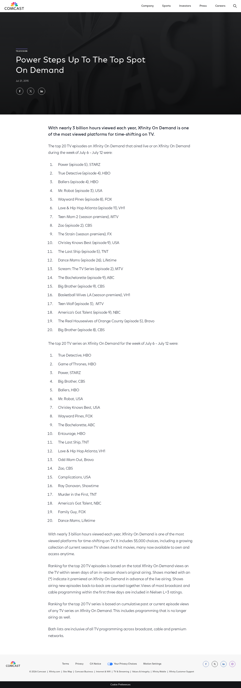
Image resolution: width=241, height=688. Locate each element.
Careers (220, 6)
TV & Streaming (121, 672)
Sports (166, 6)
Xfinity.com (54, 672)
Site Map (67, 672)
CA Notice (95, 664)
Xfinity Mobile (159, 672)
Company (147, 6)
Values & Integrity (141, 672)
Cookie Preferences (120, 684)
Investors (185, 6)
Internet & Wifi (103, 672)
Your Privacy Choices (125, 664)
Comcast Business (84, 672)
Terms (65, 664)
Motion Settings (152, 664)
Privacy (79, 664)
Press (203, 6)
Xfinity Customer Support (181, 672)
